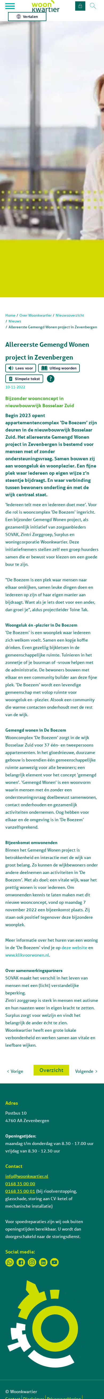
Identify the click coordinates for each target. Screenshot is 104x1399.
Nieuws (15, 321)
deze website (74, 947)
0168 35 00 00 (20, 1183)
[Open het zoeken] (93, 6)
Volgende (84, 1071)
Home (10, 315)
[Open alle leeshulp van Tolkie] (50, 378)
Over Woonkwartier (35, 315)
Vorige (17, 1071)
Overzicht (51, 1070)
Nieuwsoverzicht (70, 315)
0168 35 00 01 (20, 1191)
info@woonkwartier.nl (26, 1176)
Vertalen (30, 16)
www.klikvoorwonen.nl (27, 955)
